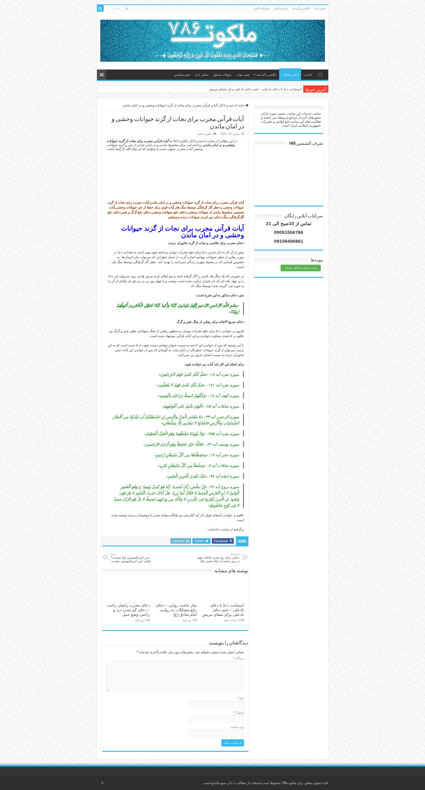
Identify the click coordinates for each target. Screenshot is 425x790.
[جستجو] (100, 8)
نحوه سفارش (182, 74)
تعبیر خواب (242, 74)
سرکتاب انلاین (262, 8)
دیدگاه (238, 658)
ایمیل (239, 712)
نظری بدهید (204, 133)
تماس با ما (320, 8)
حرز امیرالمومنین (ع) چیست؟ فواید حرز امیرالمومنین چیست (131, 558)
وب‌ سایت (237, 727)
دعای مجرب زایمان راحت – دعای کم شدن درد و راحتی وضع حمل (128, 610)
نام (241, 698)
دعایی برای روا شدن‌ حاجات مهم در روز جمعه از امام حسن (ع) (218, 558)
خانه (320, 74)
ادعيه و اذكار (281, 8)
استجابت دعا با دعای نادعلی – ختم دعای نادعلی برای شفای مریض (255, 89)
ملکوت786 (289, 783)
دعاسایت (213, 529)
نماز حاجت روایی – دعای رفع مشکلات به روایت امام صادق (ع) (176, 610)
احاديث (307, 74)
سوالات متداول (222, 74)
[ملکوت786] (212, 40)
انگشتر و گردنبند (301, 8)
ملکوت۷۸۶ (180, 141)
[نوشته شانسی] (101, 74)
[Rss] (126, 8)
